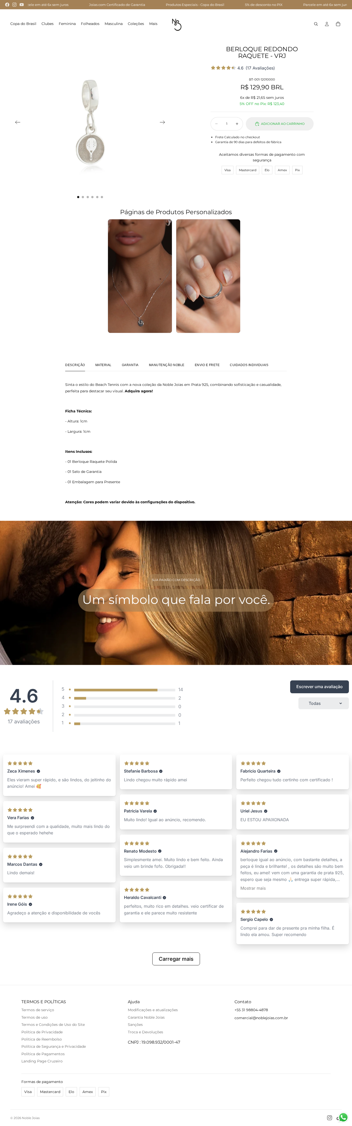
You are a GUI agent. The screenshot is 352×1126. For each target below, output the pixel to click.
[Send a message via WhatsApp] (343, 1117)
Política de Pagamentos (43, 1054)
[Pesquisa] (316, 24)
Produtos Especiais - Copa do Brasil (108, 5)
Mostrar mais (253, 888)
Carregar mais (176, 959)
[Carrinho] (338, 24)
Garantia (130, 365)
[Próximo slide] (164, 123)
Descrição (75, 365)
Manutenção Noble (167, 365)
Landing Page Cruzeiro (42, 1061)
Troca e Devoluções (145, 1032)
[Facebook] (7, 5)
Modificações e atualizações (153, 1010)
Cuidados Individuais (249, 365)
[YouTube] (22, 5)
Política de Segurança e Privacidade (53, 1046)
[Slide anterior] (16, 123)
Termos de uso (34, 1017)
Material (103, 365)
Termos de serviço (37, 1010)
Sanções (135, 1024)
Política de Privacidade (42, 1032)
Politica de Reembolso (41, 1039)
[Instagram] (14, 5)
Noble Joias (31, 1118)
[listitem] (153, 24)
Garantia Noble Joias (146, 1017)
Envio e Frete (207, 365)
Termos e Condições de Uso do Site (53, 1024)
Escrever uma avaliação (319, 686)
